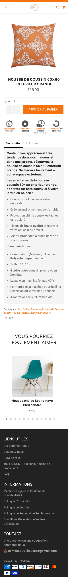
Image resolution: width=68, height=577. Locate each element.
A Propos (32, 143)
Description (13, 143)
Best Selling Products (29, 309)
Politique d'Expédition (17, 501)
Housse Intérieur (21, 312)
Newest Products (41, 312)
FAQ (6, 474)
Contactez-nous (14, 451)
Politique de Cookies (17, 507)
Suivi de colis (12, 458)
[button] (6, 419)
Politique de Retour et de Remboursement (30, 513)
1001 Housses (21, 560)
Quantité (10, 101)
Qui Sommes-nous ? (16, 445)
